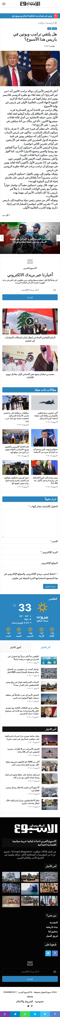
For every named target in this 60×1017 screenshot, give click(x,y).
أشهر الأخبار (15, 647)
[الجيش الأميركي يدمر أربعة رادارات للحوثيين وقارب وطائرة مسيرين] (30, 889)
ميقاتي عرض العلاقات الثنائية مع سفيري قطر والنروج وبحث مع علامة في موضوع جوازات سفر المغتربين (22, 710)
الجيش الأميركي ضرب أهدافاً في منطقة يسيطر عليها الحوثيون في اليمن (22, 696)
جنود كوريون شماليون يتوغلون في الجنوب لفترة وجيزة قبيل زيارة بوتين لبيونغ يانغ (16, 480)
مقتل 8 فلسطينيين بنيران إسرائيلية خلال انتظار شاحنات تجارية (22, 802)
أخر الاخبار (45, 647)
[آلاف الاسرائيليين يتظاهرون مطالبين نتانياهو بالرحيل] (11, 888)
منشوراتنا (53, 931)
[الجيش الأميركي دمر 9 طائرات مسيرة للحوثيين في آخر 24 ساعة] (50, 753)
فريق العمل (52, 935)
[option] (30, 238)
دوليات (41, 22)
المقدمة (54, 922)
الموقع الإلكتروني (49, 562)
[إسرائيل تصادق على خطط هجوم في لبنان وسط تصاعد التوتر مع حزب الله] (50, 778)
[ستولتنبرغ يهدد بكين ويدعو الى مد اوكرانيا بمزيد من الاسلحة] (44, 438)
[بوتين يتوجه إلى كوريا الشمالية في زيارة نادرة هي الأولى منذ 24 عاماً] (44, 467)
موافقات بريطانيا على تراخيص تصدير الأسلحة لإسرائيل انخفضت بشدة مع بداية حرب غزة (16, 417)
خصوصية (39, 1001)
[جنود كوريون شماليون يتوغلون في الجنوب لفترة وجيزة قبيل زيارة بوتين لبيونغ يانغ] (15, 467)
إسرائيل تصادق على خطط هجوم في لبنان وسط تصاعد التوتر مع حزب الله (22, 776)
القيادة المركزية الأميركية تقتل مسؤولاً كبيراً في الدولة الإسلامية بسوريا (30, 240)
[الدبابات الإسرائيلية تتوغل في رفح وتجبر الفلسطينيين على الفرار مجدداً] (49, 686)
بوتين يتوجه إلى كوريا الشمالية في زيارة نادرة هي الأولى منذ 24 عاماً (45, 480)
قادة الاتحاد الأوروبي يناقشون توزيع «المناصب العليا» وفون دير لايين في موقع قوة (17, 449)
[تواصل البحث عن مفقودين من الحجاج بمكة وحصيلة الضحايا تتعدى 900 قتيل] (49, 673)
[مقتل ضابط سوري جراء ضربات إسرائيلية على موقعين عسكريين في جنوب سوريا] (50, 740)
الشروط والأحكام (24, 1001)
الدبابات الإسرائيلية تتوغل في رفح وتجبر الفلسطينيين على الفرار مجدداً (22, 683)
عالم (49, 28)
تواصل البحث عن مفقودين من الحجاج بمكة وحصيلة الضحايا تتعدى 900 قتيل (23, 671)
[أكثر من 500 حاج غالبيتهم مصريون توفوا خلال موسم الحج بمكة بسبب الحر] (50, 765)
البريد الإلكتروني (49, 552)
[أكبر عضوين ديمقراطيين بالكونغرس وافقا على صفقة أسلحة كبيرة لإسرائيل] (44, 402)
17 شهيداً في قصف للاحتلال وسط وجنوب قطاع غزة (22, 789)
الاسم (54, 541)
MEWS (30, 997)
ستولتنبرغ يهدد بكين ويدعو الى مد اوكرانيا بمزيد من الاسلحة (45, 450)
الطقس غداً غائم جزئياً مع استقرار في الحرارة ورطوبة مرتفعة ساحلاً (23, 658)
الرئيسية (50, 22)
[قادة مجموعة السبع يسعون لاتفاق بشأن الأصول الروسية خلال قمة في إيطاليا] (11, 901)
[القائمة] (3, 4)
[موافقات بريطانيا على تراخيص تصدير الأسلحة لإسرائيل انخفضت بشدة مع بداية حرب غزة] (15, 402)
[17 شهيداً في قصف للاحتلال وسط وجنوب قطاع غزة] (50, 791)
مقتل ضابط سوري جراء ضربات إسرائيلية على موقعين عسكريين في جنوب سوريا (22, 737)
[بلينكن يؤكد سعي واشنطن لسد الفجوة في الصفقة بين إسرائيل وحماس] (49, 901)
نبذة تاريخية (52, 926)
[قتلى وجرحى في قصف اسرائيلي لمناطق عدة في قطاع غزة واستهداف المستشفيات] (11, 877)
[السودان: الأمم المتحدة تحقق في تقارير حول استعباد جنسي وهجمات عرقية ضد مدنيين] (49, 888)
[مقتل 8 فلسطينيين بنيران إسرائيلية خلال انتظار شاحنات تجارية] (50, 804)
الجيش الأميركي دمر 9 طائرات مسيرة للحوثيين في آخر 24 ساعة (23, 750)
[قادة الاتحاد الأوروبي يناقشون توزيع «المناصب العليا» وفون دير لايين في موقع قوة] (15, 436)
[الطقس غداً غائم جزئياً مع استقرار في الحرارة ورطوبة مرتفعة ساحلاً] (49, 660)
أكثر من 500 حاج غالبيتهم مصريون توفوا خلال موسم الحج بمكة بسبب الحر (22, 763)
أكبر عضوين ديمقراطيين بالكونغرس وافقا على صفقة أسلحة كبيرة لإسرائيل (46, 415)
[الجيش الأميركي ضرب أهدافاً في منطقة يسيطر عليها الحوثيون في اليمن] (49, 699)
